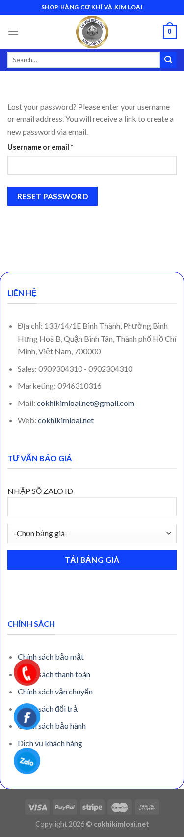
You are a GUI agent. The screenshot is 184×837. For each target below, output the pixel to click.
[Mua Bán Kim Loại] (92, 32)
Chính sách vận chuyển (55, 691)
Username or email (55, 147)
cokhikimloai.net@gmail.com (85, 402)
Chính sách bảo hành (52, 725)
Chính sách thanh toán (54, 674)
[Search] (168, 60)
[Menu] (13, 32)
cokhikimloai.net (66, 420)
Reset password (52, 196)
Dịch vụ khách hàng (50, 743)
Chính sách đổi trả (48, 708)
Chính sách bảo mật (51, 656)
